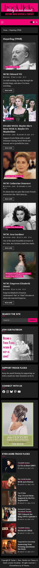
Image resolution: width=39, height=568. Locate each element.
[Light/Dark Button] (32, 22)
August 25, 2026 (25, 468)
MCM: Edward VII (12, 74)
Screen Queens (25, 273)
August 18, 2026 (25, 552)
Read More (8, 90)
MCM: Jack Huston (25, 482)
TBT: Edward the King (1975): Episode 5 (27, 515)
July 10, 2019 (17, 289)
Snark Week (9, 119)
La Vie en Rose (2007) (26, 465)
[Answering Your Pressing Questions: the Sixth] (9, 547)
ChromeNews (14, 565)
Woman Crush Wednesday (14, 176)
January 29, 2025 (24, 135)
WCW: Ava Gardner (13, 234)
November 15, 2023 (25, 186)
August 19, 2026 (25, 533)
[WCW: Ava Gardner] (19, 216)
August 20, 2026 (25, 519)
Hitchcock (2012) (25, 530)
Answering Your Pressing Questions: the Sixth (26, 546)
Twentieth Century (24, 463)
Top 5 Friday (22, 493)
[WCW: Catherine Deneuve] (19, 165)
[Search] (36, 22)
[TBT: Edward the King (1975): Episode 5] (9, 514)
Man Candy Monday (12, 67)
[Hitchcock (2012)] (9, 530)
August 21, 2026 (25, 503)
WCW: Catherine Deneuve (17, 183)
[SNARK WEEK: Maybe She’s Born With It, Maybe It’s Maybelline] (19, 107)
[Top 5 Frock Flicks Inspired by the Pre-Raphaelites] (9, 498)
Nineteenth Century (12, 273)
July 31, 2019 (23, 237)
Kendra (7, 77)
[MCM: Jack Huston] (9, 482)
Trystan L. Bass (10, 135)
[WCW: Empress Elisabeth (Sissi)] (19, 265)
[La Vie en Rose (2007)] (9, 465)
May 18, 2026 (17, 77)
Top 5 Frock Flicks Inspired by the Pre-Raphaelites (26, 498)
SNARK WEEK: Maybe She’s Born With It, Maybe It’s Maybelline (17, 128)
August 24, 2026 (25, 484)
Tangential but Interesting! (26, 542)
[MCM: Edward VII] (19, 56)
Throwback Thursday (24, 512)
